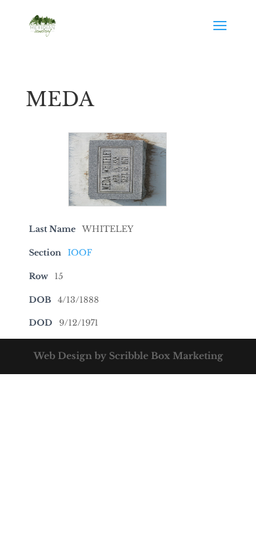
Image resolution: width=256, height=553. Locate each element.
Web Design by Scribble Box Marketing (128, 356)
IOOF (80, 252)
